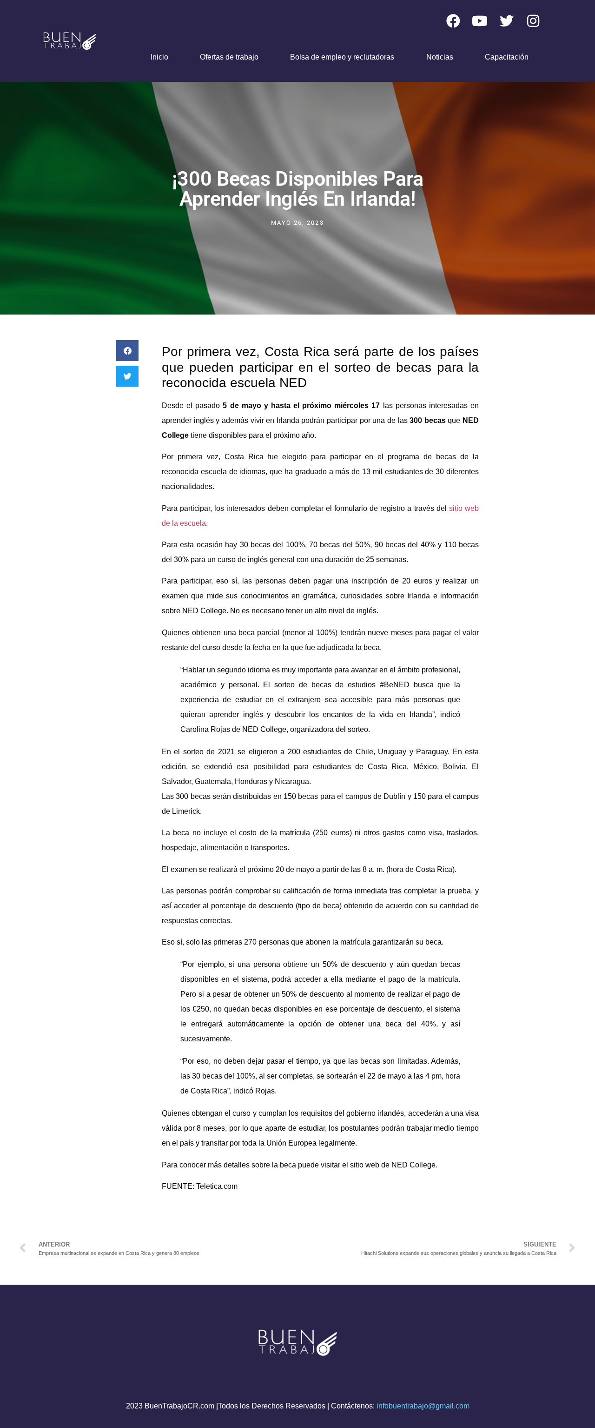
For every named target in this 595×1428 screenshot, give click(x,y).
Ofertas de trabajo (229, 57)
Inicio (159, 57)
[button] (127, 350)
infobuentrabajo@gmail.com (423, 1406)
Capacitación (507, 57)
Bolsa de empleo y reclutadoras (342, 57)
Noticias (439, 57)
